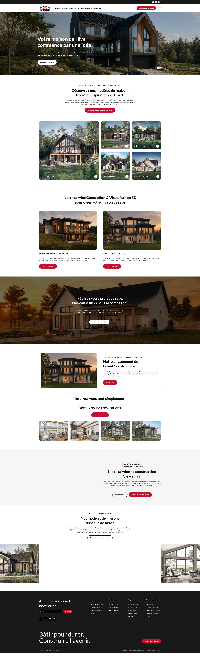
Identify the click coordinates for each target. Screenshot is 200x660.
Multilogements (64, 1)
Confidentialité (41, 650)
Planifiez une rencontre (152, 607)
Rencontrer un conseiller (99, 322)
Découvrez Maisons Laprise (97, 604)
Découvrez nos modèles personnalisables (100, 110)
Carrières (148, 616)
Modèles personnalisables (44, 1)
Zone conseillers (52, 650)
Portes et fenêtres (72, 1)
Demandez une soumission (146, 8)
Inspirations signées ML (96, 610)
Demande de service (114, 607)
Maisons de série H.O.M (55, 1)
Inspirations (97, 8)
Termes (47, 650)
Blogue (92, 613)
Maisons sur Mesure (133, 604)
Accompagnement (73, 8)
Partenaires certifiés (86, 8)
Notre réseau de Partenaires (140, 494)
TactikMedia (159, 650)
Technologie (78, 1)
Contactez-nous (150, 604)
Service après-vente (114, 604)
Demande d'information (152, 613)
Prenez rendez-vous (48, 266)
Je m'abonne (68, 611)
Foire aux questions (114, 610)
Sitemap (57, 650)
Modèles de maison (61, 8)
